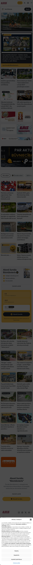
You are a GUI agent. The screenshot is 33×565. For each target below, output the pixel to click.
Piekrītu (17, 551)
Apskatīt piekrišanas (16, 559)
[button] (30, 519)
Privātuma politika (16, 562)
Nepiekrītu (16, 555)
